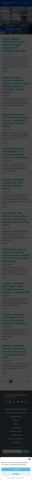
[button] (29, 459)
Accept (16, 469)
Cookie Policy (11, 478)
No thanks (16, 474)
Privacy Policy (20, 478)
